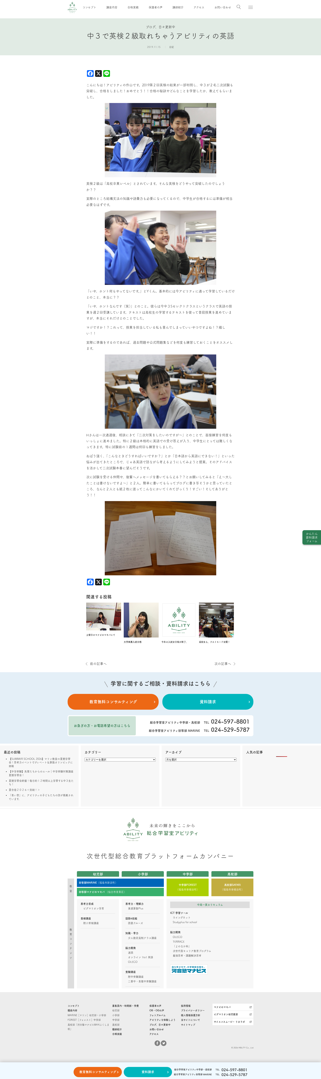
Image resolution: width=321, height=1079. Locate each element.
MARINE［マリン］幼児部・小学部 (87, 1015)
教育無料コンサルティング (113, 702)
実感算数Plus (135, 908)
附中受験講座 (136, 976)
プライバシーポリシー (193, 1010)
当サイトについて (190, 1020)
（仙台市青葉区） (102, 892)
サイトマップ (188, 1025)
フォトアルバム (157, 1015)
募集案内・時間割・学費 (125, 1006)
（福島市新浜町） (98, 882)
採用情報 (186, 1006)
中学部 (115, 1020)
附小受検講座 (91, 923)
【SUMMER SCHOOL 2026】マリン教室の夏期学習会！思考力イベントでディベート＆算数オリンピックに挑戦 (41, 762)
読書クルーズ (135, 923)
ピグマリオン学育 (93, 908)
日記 (171, 47)
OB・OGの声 (156, 1010)
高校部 (115, 1025)
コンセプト (89, 7)
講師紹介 (178, 7)
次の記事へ (222, 663)
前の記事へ (98, 663)
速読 (130, 952)
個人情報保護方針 (190, 1015)
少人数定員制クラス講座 (142, 938)
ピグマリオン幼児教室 (226, 1014)
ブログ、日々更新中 (160, 1025)
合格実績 (133, 7)
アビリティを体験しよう (162, 1020)
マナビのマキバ (222, 1007)
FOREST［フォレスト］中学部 (84, 1020)
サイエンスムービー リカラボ (229, 1022)
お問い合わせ (222, 7)
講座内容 (111, 7)
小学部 (115, 1015)
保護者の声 (156, 7)
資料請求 (208, 702)
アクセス (199, 7)
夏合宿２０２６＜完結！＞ (24, 790)
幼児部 (115, 1010)
